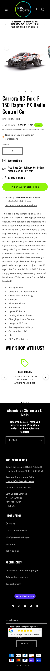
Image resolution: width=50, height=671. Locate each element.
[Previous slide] (4, 377)
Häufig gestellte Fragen (18, 537)
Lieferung (11, 544)
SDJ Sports (28, 665)
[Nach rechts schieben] (31, 92)
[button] (6, 9)
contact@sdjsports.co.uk (20, 481)
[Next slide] (46, 377)
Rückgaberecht (13, 584)
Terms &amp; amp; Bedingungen (22, 570)
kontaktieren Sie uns (16, 530)
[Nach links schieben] (19, 92)
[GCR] (11, 630)
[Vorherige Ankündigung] (5, 24)
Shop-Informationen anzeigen (21, 205)
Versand (16, 129)
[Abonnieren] (40, 440)
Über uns (10, 523)
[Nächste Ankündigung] (45, 24)
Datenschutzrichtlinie (17, 577)
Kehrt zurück (12, 551)
